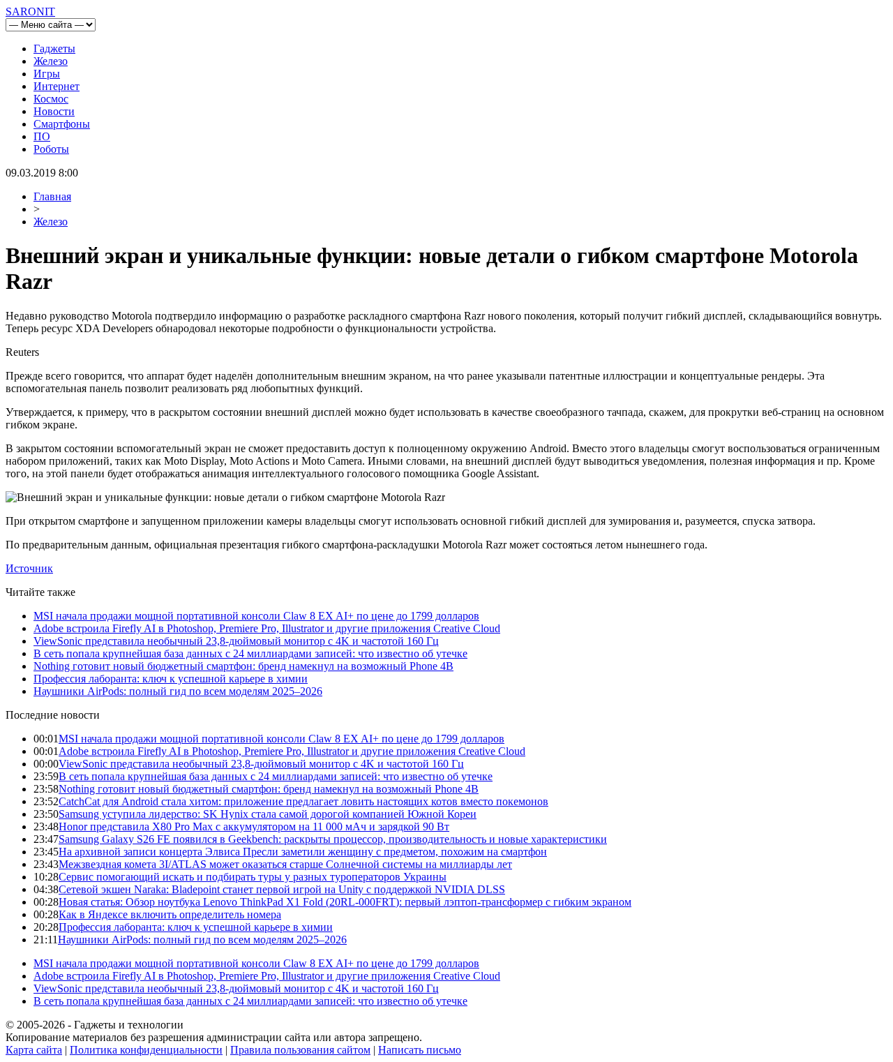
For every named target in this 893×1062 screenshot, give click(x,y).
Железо (50, 61)
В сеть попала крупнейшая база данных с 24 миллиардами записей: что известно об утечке (250, 653)
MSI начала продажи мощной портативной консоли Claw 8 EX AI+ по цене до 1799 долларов (256, 616)
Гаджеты (54, 48)
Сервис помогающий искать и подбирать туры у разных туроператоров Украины (252, 877)
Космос (50, 99)
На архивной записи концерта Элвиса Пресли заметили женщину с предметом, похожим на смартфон (303, 852)
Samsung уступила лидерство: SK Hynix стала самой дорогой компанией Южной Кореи (267, 814)
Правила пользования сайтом (300, 1050)
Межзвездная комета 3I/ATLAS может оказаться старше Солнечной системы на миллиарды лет (285, 864)
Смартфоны (61, 124)
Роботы (51, 149)
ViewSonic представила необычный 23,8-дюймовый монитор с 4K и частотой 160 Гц (236, 641)
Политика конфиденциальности (146, 1050)
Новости (54, 111)
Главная (52, 196)
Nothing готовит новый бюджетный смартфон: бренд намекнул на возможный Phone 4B (243, 666)
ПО (41, 136)
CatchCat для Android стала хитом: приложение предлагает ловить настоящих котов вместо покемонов (303, 801)
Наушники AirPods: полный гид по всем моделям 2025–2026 (177, 691)
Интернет (56, 86)
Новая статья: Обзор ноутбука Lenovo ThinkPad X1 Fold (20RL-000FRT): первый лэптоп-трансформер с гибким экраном (345, 902)
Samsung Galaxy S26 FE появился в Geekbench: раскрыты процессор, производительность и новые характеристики (333, 839)
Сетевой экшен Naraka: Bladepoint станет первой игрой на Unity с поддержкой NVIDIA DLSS (282, 889)
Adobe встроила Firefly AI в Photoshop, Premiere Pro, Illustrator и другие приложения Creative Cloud (266, 628)
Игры (46, 74)
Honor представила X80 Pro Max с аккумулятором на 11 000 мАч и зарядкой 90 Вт (254, 826)
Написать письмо (419, 1050)
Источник (29, 568)
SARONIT (30, 11)
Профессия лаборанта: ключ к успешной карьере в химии (170, 679)
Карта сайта (34, 1050)
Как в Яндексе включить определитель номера (170, 914)
